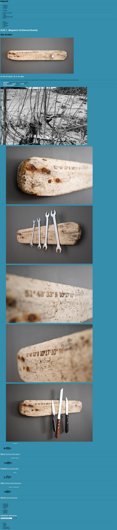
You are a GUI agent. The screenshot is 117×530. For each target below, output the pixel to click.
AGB (4, 525)
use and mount (9, 497)
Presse (5, 524)
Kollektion (5, 23)
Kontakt (5, 8)
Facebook (5, 505)
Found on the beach (10, 454)
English (5, 10)
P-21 (4, 18)
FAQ (4, 26)
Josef (4, 15)
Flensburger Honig (8, 16)
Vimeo (4, 507)
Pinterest (5, 506)
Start (4, 523)
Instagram (6, 504)
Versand (5, 5)
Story (4, 21)
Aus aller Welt (10, 468)
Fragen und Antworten (11, 483)
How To (5, 24)
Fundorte (5, 25)
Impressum (6, 527)
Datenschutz (6, 528)
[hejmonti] (4, 1)
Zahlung (5, 6)
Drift (4, 14)
